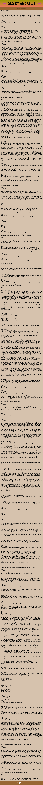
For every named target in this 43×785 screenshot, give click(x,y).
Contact (22, 783)
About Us (16, 783)
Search (27, 783)
